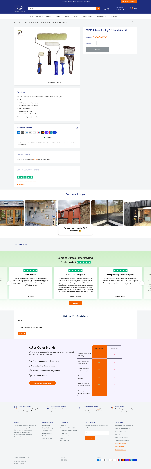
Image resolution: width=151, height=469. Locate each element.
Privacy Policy (63, 433)
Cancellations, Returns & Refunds (68, 430)
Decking (58, 16)
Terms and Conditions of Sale (67, 428)
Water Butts (45, 436)
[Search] (98, 8)
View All (75, 303)
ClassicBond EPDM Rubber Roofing (27, 22)
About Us (62, 438)
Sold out (97, 49)
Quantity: (88, 43)
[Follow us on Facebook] (62, 460)
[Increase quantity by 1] (104, 43)
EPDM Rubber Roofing (42, 22)
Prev (130, 21)
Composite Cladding (47, 428)
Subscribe (89, 438)
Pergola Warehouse (120, 446)
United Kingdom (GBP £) (20, 457)
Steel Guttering (46, 425)
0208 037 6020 (64, 441)
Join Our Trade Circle (130, 1)
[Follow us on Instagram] (65, 460)
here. (98, 409)
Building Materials (86, 16)
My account (119, 9)
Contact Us (114, 16)
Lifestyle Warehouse (120, 443)
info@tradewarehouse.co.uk (67, 436)
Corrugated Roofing (47, 433)
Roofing (67, 16)
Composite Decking (47, 430)
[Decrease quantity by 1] (94, 43)
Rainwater (38, 16)
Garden (76, 16)
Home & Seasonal (101, 16)
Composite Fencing (47, 438)
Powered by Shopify (19, 463)
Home (31, 16)
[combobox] (62, 8)
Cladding (48, 16)
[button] (9, 283)
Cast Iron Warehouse (120, 449)
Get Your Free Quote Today (42, 383)
